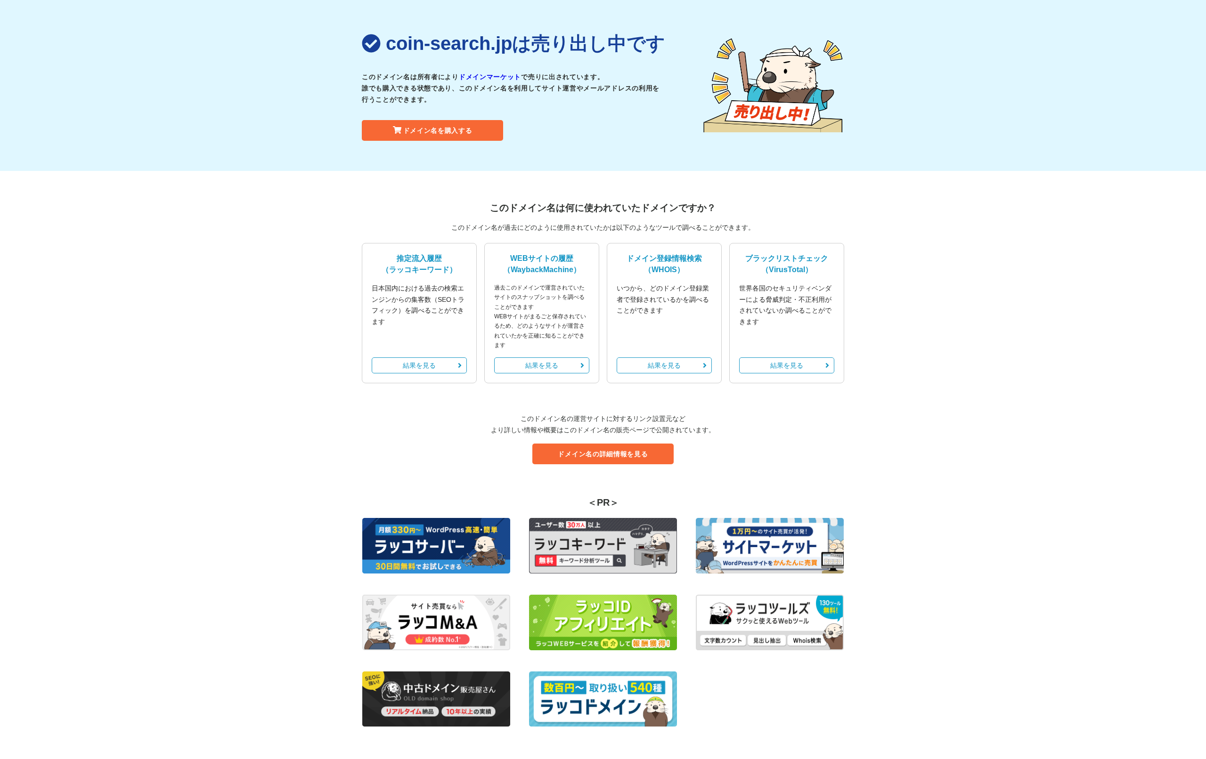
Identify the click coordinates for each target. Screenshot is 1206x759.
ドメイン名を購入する (438, 130)
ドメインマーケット (490, 77)
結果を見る (419, 365)
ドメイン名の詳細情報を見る (603, 454)
